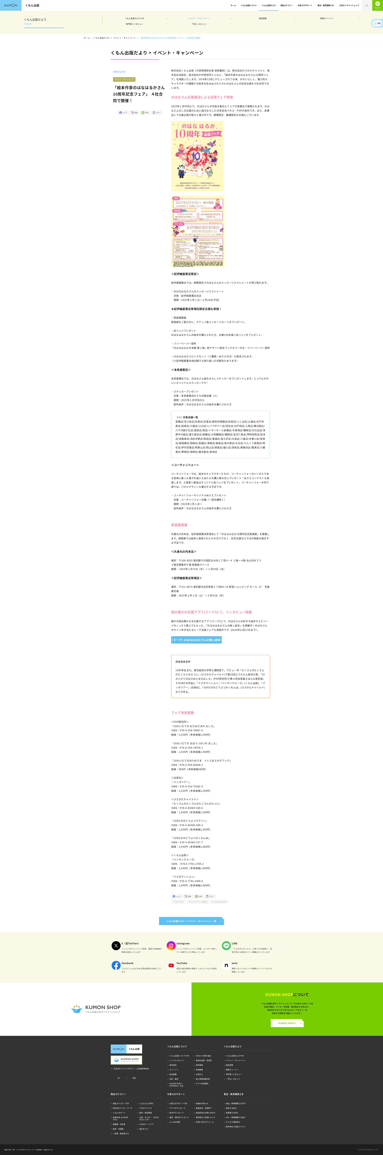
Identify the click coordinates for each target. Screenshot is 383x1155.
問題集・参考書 (119, 1124)
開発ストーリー (327, 18)
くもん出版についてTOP (179, 1056)
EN (379, 23)
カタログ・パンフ (146, 1124)
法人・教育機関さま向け (236, 1117)
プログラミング (145, 1108)
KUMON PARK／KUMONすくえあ (176, 1084)
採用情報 (199, 1070)
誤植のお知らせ (202, 1103)
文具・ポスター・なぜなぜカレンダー (149, 1118)
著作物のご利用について (205, 1117)
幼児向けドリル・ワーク (122, 1108)
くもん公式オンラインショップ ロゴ (96, 1009)
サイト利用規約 (202, 1083)
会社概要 (173, 1074)
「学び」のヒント (198, 24)
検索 (366, 5)
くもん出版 (32, 5)
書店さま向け (231, 1108)
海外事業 (199, 1065)
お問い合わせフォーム (205, 1122)
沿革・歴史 (174, 1079)
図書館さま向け (232, 1113)
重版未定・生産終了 (204, 1108)
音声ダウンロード (177, 1113)
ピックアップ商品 (198, 901)
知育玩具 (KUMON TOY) (120, 1118)
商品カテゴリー (287, 5)
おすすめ (178, 901)
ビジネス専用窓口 (233, 1122)
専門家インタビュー (134, 24)
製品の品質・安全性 (204, 1060)
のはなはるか (219, 901)
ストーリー (174, 1070)
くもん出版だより (269, 5)
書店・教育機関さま (326, 5)
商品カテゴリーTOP (121, 1103)
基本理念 (173, 1065)
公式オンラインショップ (349, 5)
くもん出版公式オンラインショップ (377, 5)
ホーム (233, 5)
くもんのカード (119, 1113)
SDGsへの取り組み (203, 1056)
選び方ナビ (143, 1129)
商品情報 (263, 18)
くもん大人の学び (146, 1103)
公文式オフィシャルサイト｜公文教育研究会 (131, 1068)
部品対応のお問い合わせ (205, 1113)
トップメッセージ (177, 1060)
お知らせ (199, 1074)
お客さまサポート (305, 5)
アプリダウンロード (177, 1108)
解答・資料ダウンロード (179, 1117)
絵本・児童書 (118, 1129)
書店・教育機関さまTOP (236, 1103)
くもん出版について (249, 5)
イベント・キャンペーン (198, 18)
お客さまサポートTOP (178, 1103)
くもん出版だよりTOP (134, 18)
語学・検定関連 (145, 1113)
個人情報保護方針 (203, 1079)
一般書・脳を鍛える (121, 1133)
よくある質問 (175, 1122)
